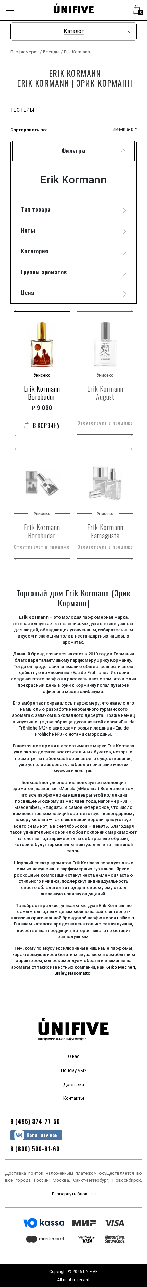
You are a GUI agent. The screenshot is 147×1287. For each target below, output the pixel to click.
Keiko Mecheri (120, 967)
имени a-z (123, 129)
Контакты (73, 1098)
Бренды (51, 51)
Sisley (60, 973)
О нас (73, 1056)
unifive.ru (126, 917)
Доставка (73, 1084)
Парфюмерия (24, 51)
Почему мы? (73, 1070)
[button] (136, 10)
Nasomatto (79, 973)
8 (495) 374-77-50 (35, 1121)
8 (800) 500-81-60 (35, 1149)
